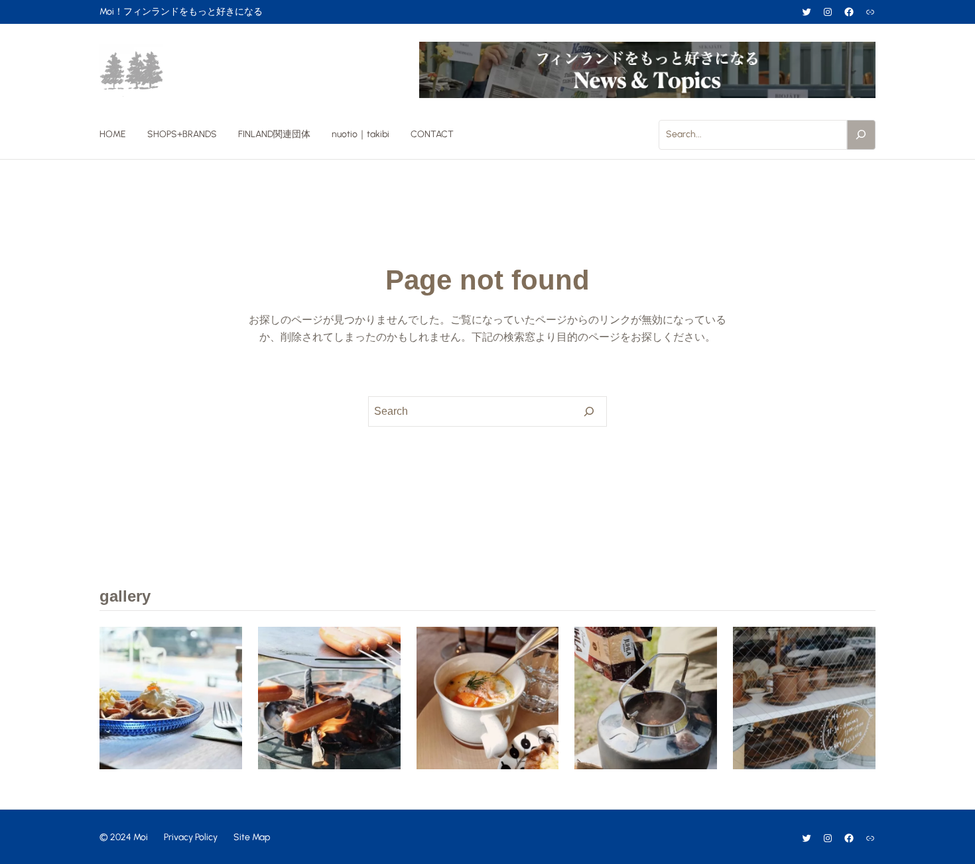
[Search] (861, 134)
